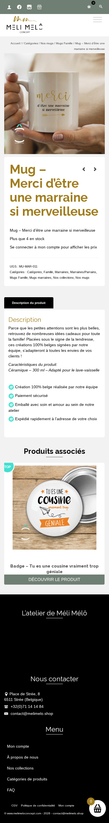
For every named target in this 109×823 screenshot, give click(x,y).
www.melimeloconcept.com (24, 813)
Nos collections (63, 277)
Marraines (61, 272)
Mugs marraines (40, 277)
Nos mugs (82, 277)
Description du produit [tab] (29, 302)
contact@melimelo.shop (31, 713)
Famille (48, 272)
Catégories (34, 272)
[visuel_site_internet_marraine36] (54, 103)
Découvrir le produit (54, 579)
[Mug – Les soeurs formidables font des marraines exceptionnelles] (84, 169)
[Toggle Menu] (97, 19)
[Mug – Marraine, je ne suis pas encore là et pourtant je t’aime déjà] (95, 169)
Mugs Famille (19, 277)
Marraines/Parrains (83, 272)
